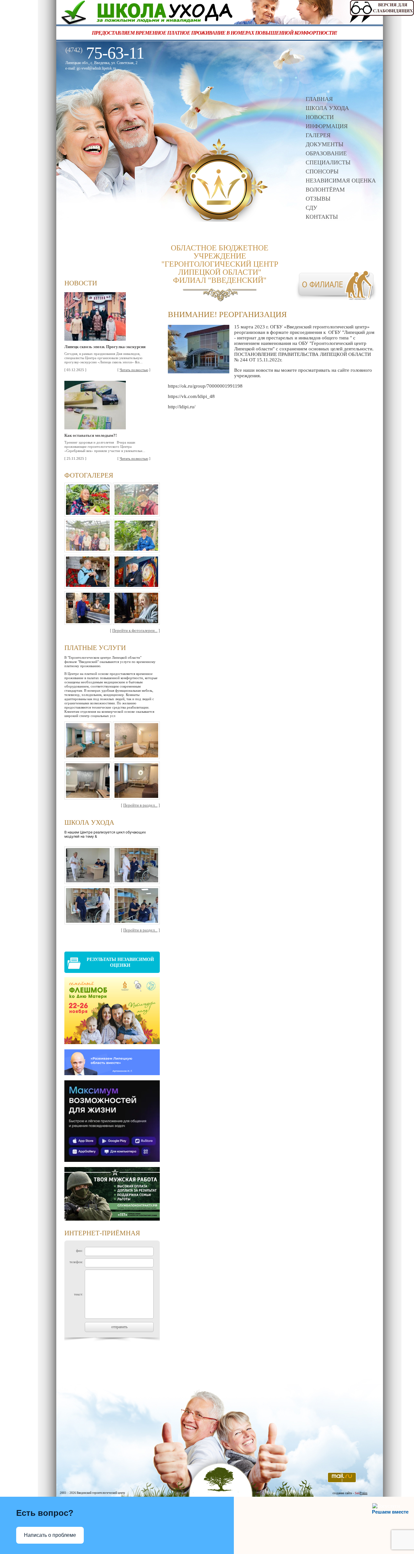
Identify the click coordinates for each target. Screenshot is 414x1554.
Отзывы (318, 198)
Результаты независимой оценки (120, 962)
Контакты (322, 217)
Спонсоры (322, 171)
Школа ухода (327, 108)
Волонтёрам (325, 189)
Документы (324, 144)
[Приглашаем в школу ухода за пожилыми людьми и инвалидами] (219, 22)
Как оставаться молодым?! (90, 435)
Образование (326, 153)
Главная (319, 99)
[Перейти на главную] (219, 220)
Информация (327, 126)
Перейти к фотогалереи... (135, 630)
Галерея (318, 135)
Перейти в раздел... (140, 805)
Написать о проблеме (50, 1535)
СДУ (311, 207)
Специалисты (328, 162)
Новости (320, 117)
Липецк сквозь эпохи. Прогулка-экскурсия (105, 346)
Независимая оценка (341, 180)
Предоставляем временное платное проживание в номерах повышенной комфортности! (182, 33)
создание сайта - (349, 1493)
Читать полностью (134, 370)
